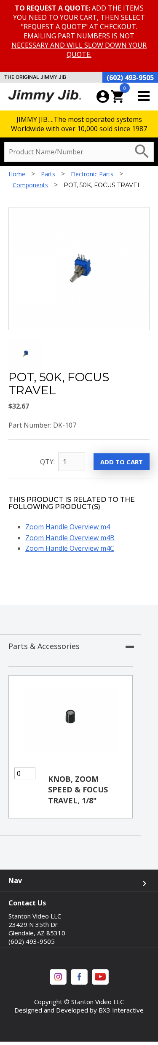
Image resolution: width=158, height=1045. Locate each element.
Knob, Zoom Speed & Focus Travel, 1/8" (78, 789)
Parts (48, 174)
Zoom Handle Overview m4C (69, 548)
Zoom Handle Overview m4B (70, 537)
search (142, 151)
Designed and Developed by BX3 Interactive (79, 1010)
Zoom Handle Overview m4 (67, 526)
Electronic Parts (92, 174)
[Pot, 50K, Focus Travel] (25, 364)
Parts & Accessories (44, 646)
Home (16, 174)
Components (30, 185)
